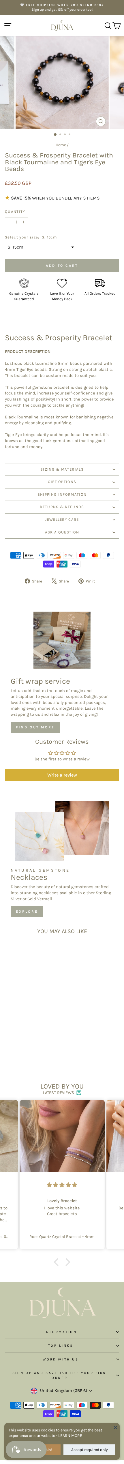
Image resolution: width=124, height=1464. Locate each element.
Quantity (15, 211)
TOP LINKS (60, 1345)
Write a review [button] (62, 775)
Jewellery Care (62, 519)
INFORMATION (60, 1332)
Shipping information (62, 494)
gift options (62, 482)
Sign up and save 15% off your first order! (60, 1375)
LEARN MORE (70, 1435)
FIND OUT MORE (35, 727)
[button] (58, 1262)
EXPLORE (27, 911)
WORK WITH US (60, 1359)
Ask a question (62, 532)
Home (61, 145)
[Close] (115, 1427)
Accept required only (89, 1449)
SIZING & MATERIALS (62, 469)
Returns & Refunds (62, 507)
